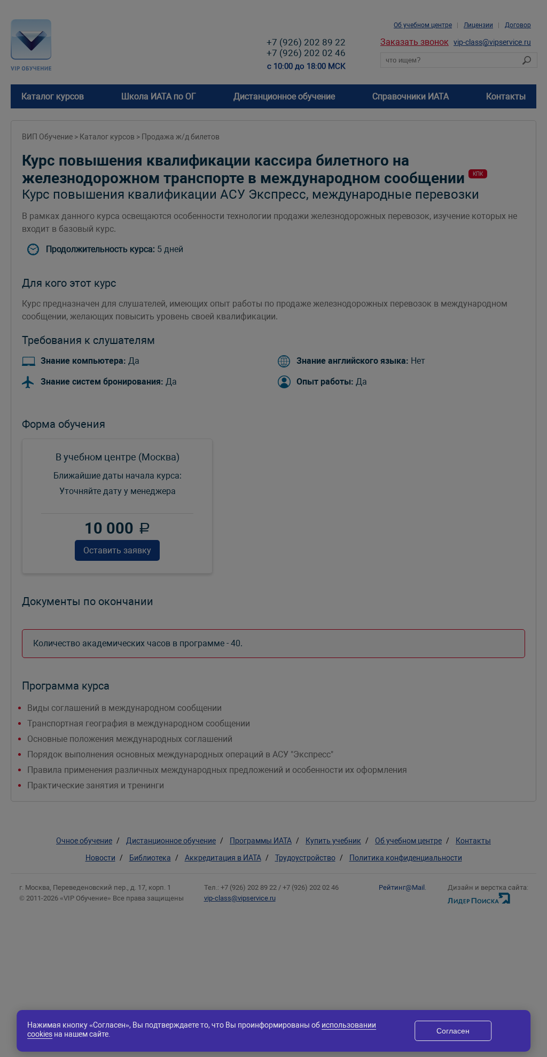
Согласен (453, 1031)
